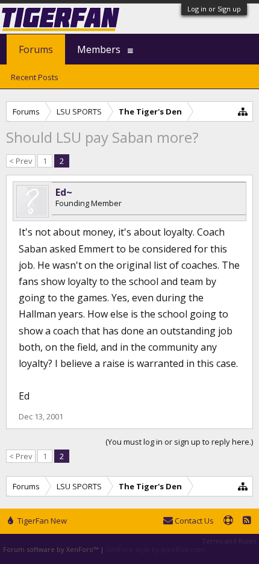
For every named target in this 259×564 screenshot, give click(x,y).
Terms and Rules (229, 540)
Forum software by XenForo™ (51, 549)
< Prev (21, 160)
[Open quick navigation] (243, 111)
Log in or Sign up (214, 8)
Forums (36, 49)
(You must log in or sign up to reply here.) (179, 441)
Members (98, 49)
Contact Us (193, 520)
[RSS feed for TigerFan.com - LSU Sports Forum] (247, 521)
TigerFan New (41, 520)
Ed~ (63, 192)
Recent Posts (34, 77)
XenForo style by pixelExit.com (155, 549)
